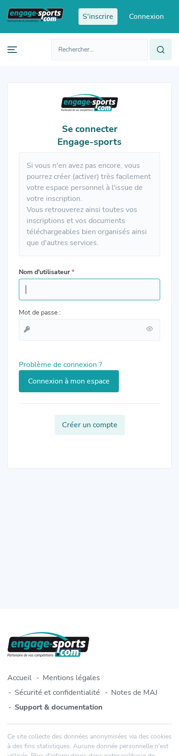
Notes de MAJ (134, 692)
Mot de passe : (40, 312)
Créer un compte (89, 425)
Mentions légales (71, 678)
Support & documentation (58, 707)
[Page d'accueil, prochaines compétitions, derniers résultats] (35, 17)
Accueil (19, 678)
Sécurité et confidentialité (57, 692)
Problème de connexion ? (60, 365)
